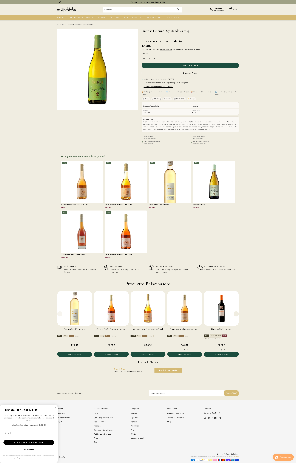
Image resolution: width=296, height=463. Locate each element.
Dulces (77, 336)
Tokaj (65, 336)
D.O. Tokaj (157, 99)
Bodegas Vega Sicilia (151, 106)
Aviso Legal (98, 438)
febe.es (236, 456)
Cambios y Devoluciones (103, 418)
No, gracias (29, 449)
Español (62, 457)
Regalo (60, 422)
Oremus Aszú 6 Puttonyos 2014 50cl (111, 329)
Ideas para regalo (137, 438)
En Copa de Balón (231, 454)
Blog (95, 442)
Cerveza (134, 414)
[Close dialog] (55, 407)
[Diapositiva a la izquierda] (59, 313)
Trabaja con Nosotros (175, 418)
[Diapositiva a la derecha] (236, 313)
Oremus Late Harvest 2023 (75, 329)
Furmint (168, 99)
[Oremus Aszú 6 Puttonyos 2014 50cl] (111, 308)
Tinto (224, 335)
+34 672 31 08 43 (214, 418)
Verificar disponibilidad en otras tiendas (158, 86)
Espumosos (135, 418)
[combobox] (142, 9)
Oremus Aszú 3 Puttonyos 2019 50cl (184, 329)
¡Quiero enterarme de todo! (29, 442)
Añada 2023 (180, 99)
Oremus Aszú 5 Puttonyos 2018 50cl (148, 329)
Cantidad (145, 53)
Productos (61, 414)
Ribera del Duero (216, 335)
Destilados (135, 426)
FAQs (96, 414)
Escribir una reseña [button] (168, 370)
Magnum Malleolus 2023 (221, 329)
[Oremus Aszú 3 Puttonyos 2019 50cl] (184, 308)
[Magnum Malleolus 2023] (221, 308)
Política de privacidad (102, 434)
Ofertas (133, 434)
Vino (132, 430)
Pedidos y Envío (100, 422)
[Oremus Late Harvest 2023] (74, 308)
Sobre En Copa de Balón (177, 414)
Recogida (97, 426)
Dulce (147, 99)
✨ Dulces (191, 99)
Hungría (195, 106)
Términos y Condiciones (103, 430)
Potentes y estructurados (212, 338)
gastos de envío (166, 49)
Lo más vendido (63, 418)
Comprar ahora (190, 73)
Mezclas (134, 422)
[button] (232, 9)
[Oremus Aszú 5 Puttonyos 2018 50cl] (148, 308)
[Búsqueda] (178, 9)
